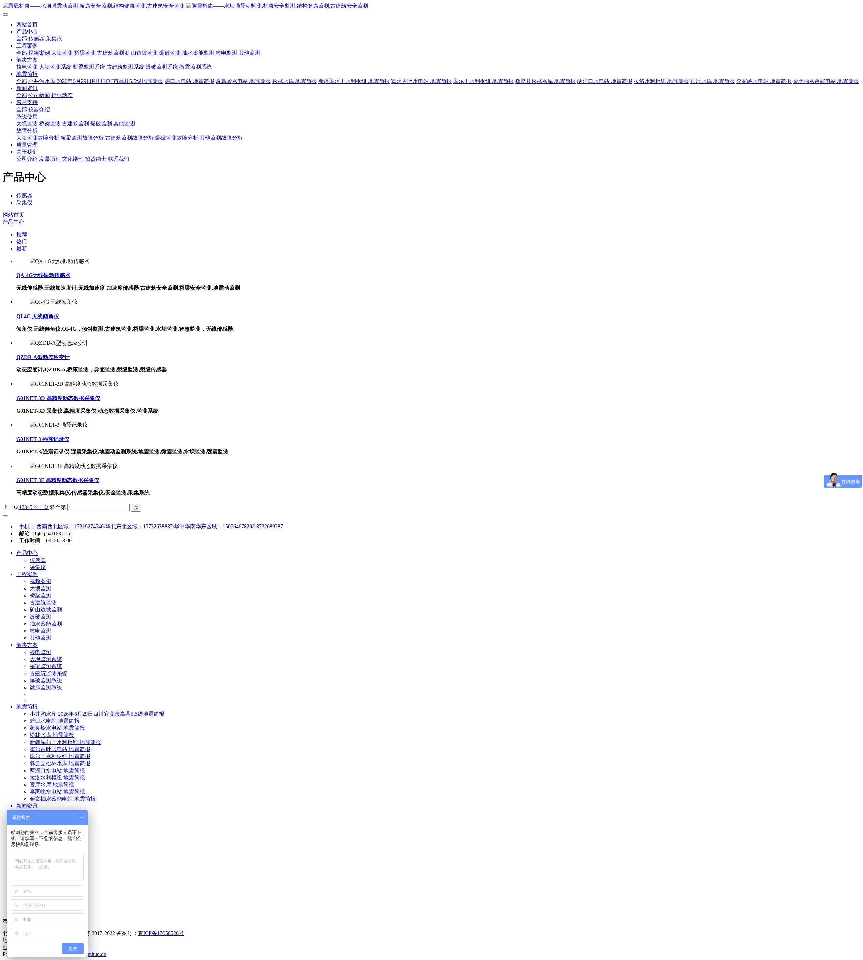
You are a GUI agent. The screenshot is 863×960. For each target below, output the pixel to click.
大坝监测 (40, 588)
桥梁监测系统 (46, 666)
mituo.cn (97, 954)
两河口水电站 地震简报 (57, 770)
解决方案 (27, 645)
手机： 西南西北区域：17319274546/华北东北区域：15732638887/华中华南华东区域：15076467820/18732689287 (151, 526)
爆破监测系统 (46, 680)
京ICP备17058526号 (161, 933)
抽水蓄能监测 (46, 624)
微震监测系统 (46, 687)
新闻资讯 (27, 806)
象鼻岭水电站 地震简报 (57, 728)
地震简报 (27, 707)
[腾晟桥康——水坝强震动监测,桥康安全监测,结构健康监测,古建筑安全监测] (431, 6)
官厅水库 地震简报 (52, 784)
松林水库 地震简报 (52, 735)
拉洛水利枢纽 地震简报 (57, 777)
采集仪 (24, 202)
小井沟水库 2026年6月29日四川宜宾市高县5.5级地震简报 (97, 714)
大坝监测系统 (46, 659)
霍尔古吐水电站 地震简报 (60, 749)
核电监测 (40, 631)
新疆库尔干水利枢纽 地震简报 (65, 742)
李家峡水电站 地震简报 (57, 791)
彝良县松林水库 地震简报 (60, 763)
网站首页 (27, 24)
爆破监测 (40, 617)
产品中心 (13, 222)
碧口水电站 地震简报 (55, 721)
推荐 (21, 234)
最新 (21, 248)
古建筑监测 (43, 602)
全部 (21, 38)
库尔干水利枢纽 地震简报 (60, 756)
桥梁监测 (40, 595)
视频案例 (40, 581)
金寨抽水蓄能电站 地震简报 (63, 799)
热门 (21, 241)
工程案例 (27, 574)
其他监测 (40, 638)
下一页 (40, 507)
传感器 (24, 195)
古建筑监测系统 (48, 673)
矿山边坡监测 (46, 609)
